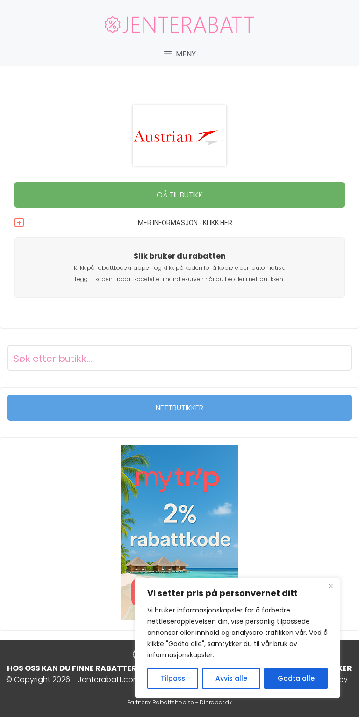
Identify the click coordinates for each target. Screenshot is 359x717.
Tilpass (173, 678)
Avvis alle (231, 678)
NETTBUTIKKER (179, 407)
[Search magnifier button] (339, 358)
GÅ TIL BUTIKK (180, 195)
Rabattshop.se (173, 702)
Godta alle (296, 678)
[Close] (330, 585)
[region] (237, 638)
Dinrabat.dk (216, 702)
